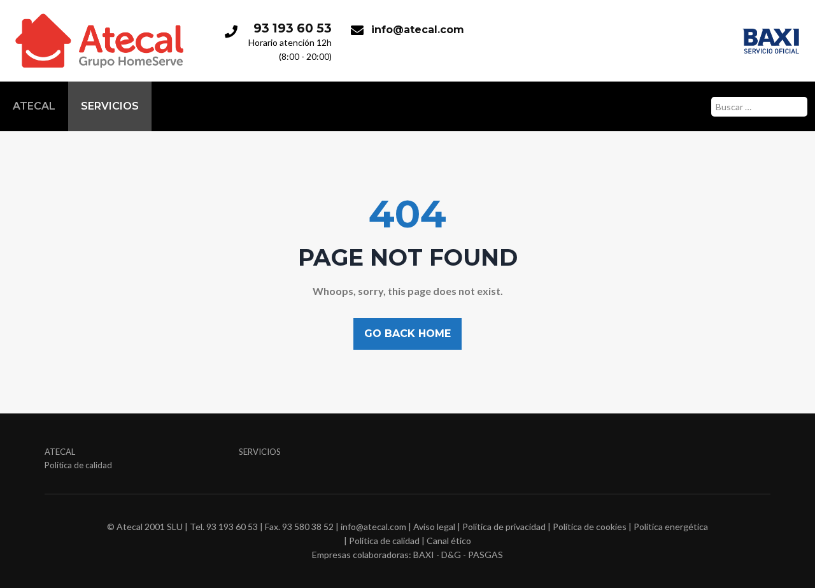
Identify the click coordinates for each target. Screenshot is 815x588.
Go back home (407, 333)
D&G (451, 554)
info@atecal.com (417, 30)
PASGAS (485, 554)
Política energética (671, 526)
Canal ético (449, 540)
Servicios (110, 106)
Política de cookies (590, 526)
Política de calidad (78, 465)
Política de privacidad (504, 526)
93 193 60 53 (292, 28)
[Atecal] (99, 14)
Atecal (34, 106)
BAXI (423, 554)
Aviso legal (434, 526)
